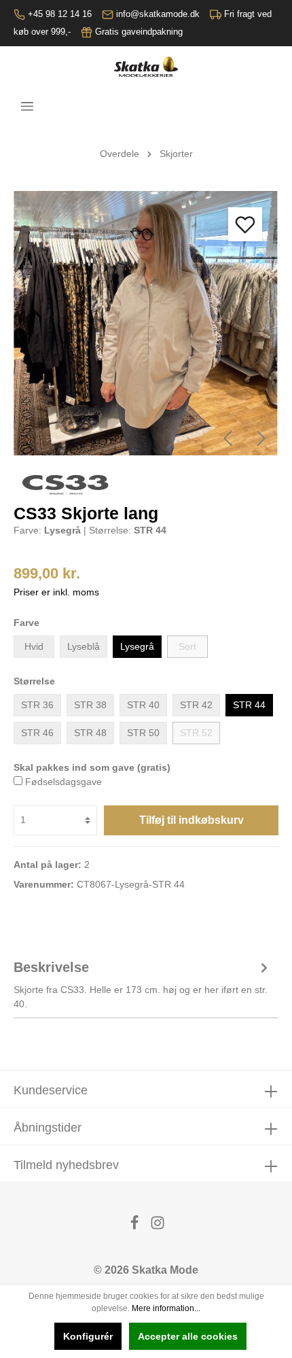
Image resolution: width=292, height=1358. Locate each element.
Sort (187, 646)
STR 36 (37, 704)
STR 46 (37, 732)
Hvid (33, 646)
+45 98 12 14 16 (60, 14)
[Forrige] (227, 438)
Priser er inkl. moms (56, 592)
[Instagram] (157, 1226)
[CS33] (68, 483)
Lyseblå (83, 646)
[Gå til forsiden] (145, 66)
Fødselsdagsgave (63, 781)
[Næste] (261, 438)
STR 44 (249, 704)
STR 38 (90, 704)
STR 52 (196, 732)
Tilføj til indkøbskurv (191, 820)
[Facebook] (136, 1226)
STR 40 (143, 704)
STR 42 (196, 704)
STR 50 (143, 732)
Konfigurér (88, 1336)
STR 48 (90, 732)
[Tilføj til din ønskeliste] (245, 224)
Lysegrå (137, 646)
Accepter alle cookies (188, 1336)
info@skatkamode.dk (158, 14)
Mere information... (166, 1308)
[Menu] (27, 106)
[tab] (143, 983)
